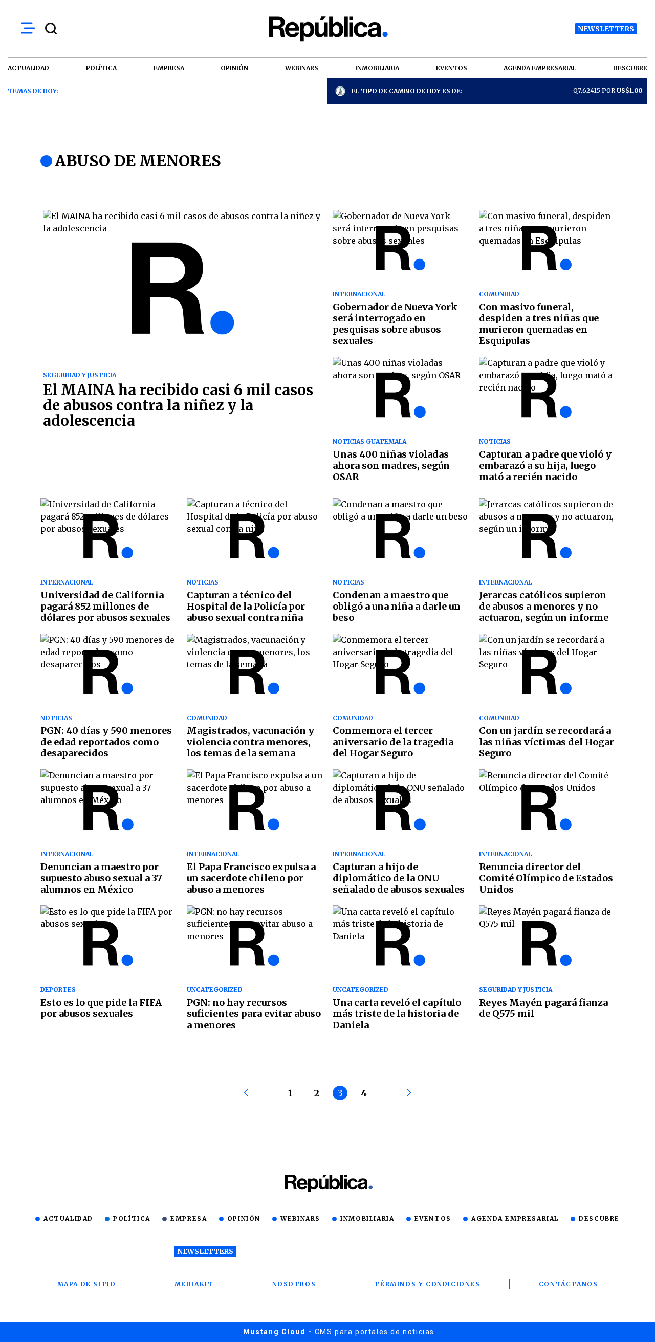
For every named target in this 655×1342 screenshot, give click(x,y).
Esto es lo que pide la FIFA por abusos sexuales (101, 1008)
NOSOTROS (294, 1284)
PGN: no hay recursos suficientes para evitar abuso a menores (254, 1014)
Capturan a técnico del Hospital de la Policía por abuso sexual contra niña (246, 606)
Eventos (432, 1218)
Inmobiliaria (367, 1218)
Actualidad (68, 1218)
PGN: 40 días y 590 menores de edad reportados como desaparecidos (106, 742)
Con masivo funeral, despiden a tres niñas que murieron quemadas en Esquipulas (539, 324)
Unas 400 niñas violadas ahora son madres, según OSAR (391, 465)
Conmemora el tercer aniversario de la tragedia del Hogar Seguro (393, 742)
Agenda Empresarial (515, 1218)
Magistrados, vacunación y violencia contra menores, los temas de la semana (250, 742)
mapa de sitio (86, 1284)
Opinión (243, 1218)
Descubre (599, 1218)
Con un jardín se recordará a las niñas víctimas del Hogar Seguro (546, 742)
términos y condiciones (427, 1284)
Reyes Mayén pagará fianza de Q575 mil (543, 1008)
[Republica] (327, 29)
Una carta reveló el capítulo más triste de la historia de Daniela (397, 1014)
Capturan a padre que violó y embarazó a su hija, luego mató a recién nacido (545, 465)
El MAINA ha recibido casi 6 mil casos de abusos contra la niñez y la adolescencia (178, 405)
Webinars (300, 1218)
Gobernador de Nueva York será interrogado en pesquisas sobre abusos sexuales (395, 324)
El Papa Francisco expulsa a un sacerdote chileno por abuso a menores (251, 878)
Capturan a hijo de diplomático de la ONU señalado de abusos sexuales (399, 878)
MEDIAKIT (194, 1284)
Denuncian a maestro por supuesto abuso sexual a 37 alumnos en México (101, 878)
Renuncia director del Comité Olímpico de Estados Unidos (546, 878)
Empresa (188, 1218)
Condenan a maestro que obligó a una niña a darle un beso (397, 606)
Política (131, 1218)
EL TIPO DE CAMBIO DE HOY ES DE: (407, 91)
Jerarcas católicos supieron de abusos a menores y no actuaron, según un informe (543, 606)
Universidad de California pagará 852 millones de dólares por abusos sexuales (105, 606)
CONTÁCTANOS (568, 1284)
